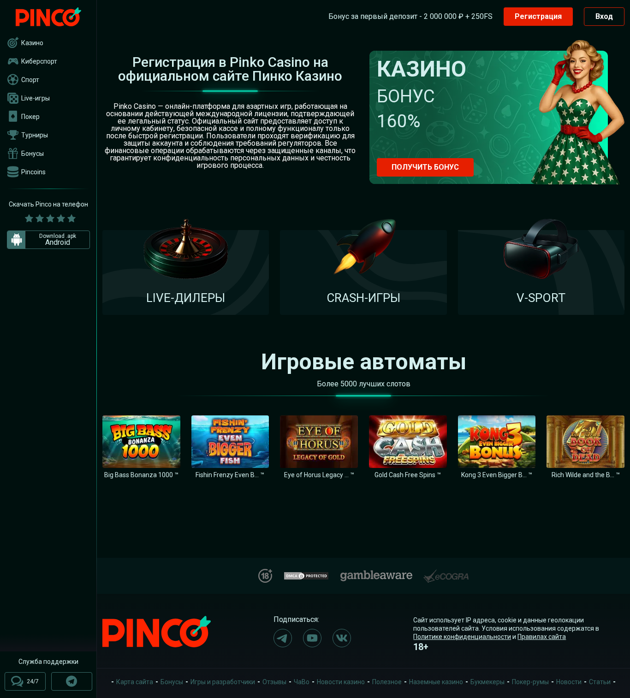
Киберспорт (39, 61)
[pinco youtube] (312, 638)
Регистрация (538, 16)
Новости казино (341, 682)
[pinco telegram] (282, 638)
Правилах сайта (541, 636)
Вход (604, 16)
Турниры (34, 135)
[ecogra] (446, 572)
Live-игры (35, 98)
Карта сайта (134, 682)
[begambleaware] (376, 573)
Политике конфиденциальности (462, 636)
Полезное (387, 682)
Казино (32, 43)
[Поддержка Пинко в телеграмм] (71, 681)
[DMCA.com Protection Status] (306, 574)
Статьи (600, 682)
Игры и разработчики (222, 682)
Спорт (30, 79)
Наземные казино (436, 682)
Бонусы (32, 153)
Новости (569, 682)
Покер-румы (530, 682)
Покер (30, 116)
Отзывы (274, 682)
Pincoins (33, 172)
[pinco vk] (342, 638)
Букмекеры (487, 682)
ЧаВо (301, 682)
